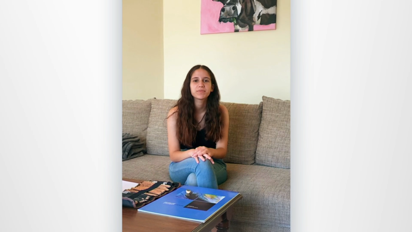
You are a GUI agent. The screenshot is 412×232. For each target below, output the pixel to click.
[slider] (219, 225)
